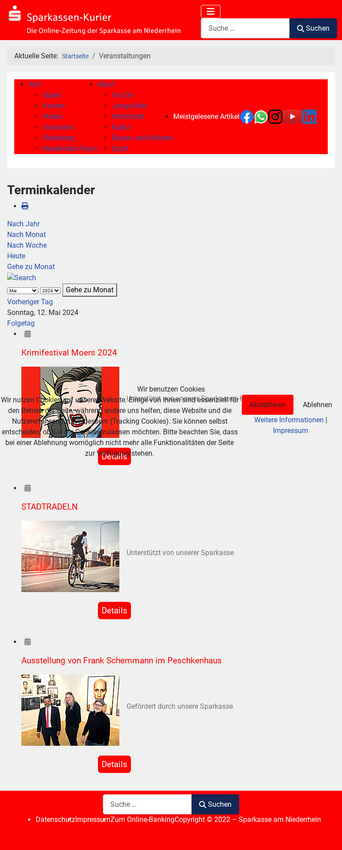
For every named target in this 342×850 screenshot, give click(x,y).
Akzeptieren (267, 404)
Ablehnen (317, 404)
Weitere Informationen (289, 420)
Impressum (290, 430)
